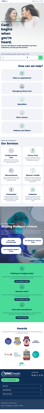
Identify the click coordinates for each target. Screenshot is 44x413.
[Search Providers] (40, 58)
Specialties (22, 104)
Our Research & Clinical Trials (33, 241)
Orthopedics (11, 194)
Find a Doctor (22, 117)
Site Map (21, 405)
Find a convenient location (22, 281)
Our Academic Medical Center (11, 250)
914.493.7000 (35, 372)
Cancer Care (33, 155)
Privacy (2, 405)
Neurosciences (11, 175)
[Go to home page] (10, 373)
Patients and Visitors (22, 130)
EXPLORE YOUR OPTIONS (22, 317)
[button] (42, 1)
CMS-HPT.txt (15, 405)
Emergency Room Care (22, 91)
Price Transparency (8, 405)
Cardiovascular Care (11, 156)
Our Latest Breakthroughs (11, 241)
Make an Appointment (22, 78)
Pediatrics (33, 194)
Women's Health (33, 175)
